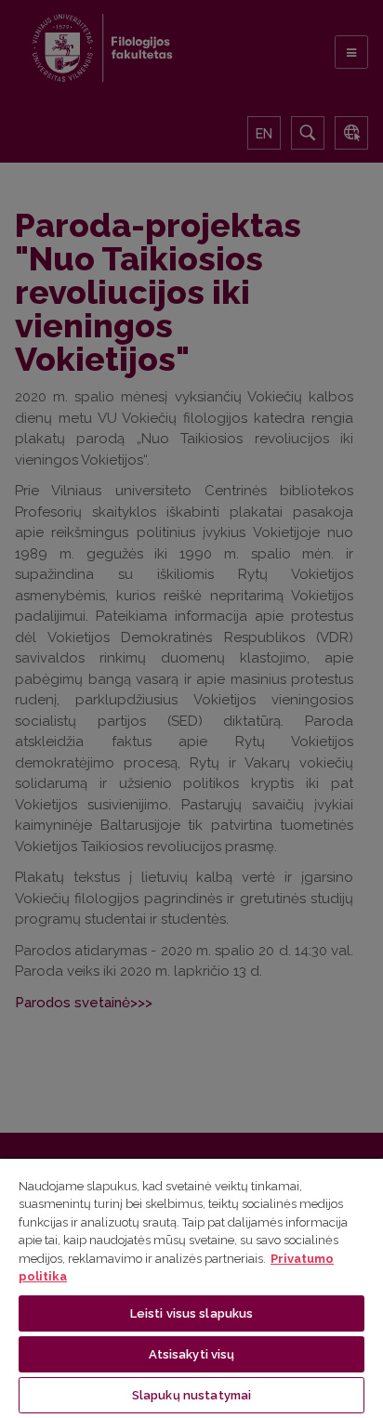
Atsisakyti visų (192, 1354)
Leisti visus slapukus (192, 1313)
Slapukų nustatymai (191, 1395)
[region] (191, 1287)
